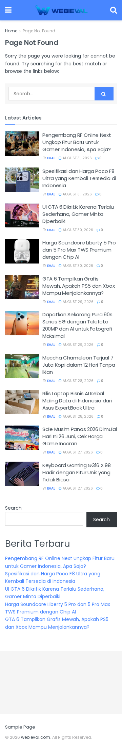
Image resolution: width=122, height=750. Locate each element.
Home (11, 31)
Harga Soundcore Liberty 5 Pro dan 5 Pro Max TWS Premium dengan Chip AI (79, 249)
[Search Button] (104, 93)
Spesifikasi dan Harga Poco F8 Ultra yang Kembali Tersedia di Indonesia (79, 178)
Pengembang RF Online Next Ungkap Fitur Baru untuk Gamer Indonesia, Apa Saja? (76, 142)
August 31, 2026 (77, 158)
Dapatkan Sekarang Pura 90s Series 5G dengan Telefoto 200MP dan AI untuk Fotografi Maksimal (77, 325)
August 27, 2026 (77, 452)
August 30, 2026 (77, 230)
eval (51, 158)
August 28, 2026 (78, 380)
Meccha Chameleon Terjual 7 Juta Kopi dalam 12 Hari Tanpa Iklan (78, 365)
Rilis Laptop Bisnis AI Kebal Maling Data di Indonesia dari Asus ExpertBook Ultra (76, 400)
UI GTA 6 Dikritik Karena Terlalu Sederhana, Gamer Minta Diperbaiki (78, 214)
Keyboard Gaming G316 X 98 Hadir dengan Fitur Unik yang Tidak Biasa (76, 472)
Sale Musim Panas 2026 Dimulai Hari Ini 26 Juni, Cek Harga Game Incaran (79, 436)
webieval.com (35, 737)
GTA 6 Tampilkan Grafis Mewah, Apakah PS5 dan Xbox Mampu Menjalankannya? (78, 286)
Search (13, 508)
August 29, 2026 (78, 301)
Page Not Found (39, 31)
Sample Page (20, 727)
